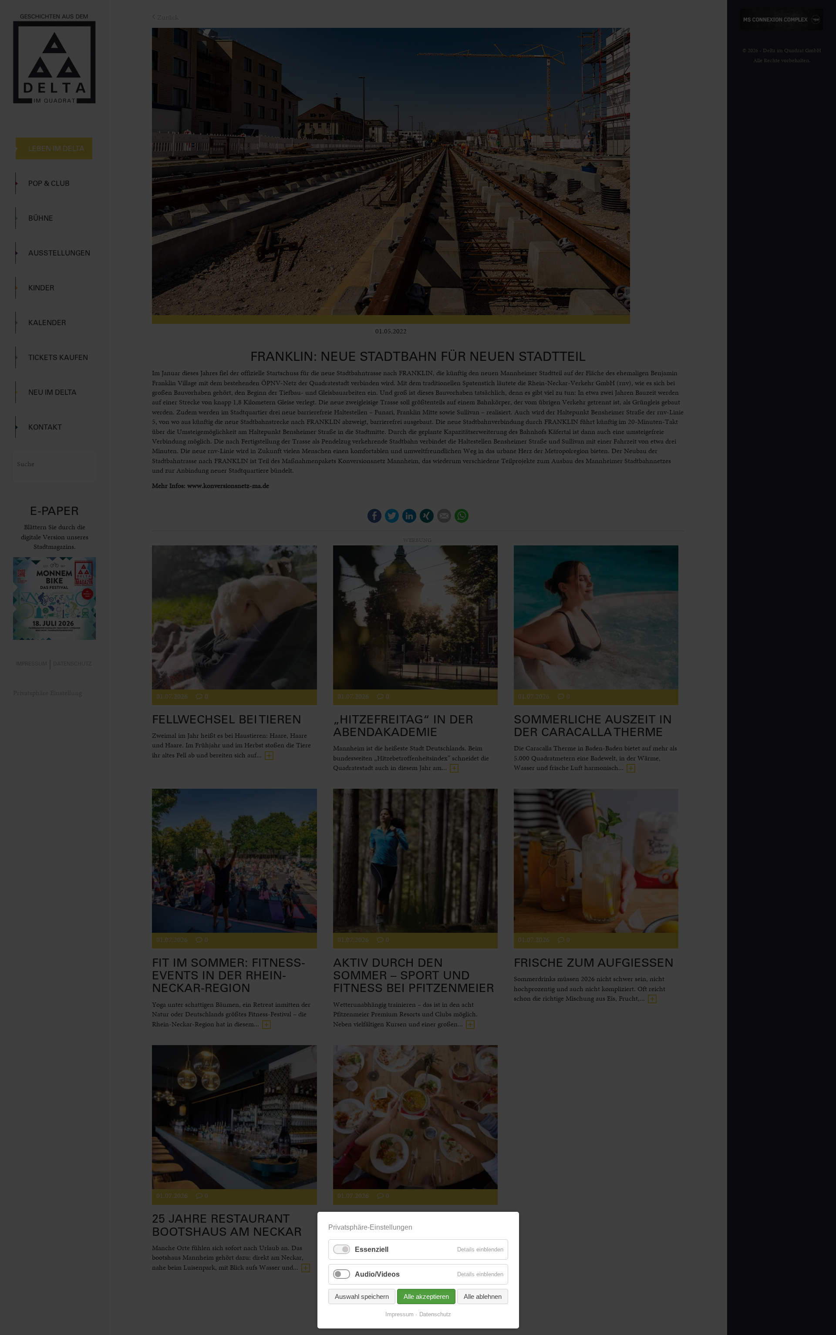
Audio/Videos (377, 1274)
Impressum (399, 1314)
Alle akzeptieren (426, 1296)
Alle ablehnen (483, 1296)
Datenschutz (435, 1314)
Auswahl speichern (362, 1296)
